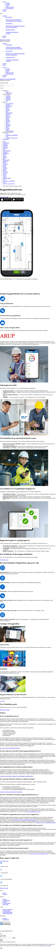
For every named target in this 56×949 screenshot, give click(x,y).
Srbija (7, 123)
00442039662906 (11, 79)
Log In (5, 39)
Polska (7, 119)
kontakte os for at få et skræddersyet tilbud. (46, 822)
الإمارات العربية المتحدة (11, 137)
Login (4, 11)
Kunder (4, 36)
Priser (4, 37)
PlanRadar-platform (12, 31)
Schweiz (8, 122)
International (6, 139)
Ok (1, 948)
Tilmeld (2, 39)
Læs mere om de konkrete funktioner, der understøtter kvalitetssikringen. (16, 776)
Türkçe (7, 129)
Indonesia (8, 98)
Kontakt (8, 3)
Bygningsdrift (15, 25)
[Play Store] (18, 200)
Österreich (8, 116)
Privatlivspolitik (6, 910)
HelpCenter (5, 904)
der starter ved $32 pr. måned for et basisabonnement (25, 820)
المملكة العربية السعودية (12, 135)
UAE (7, 136)
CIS (7, 101)
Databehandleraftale (7, 913)
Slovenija (8, 125)
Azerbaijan (8, 97)
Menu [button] (8, 39)
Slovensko (8, 124)
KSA (7, 133)
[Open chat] (1, 940)
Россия (7, 118)
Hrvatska (8, 110)
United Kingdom (10, 131)
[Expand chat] (1, 936)
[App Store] (6, 200)
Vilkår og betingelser (7, 909)
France (7, 108)
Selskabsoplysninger (7, 912)
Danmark (8, 105)
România (8, 120)
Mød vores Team (10, 7)
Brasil (7, 91)
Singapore (8, 99)
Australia (8, 95)
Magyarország (9, 112)
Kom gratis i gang (4, 197)
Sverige (7, 128)
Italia (7, 111)
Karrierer (8, 4)
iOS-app (5, 918)
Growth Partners (9, 8)
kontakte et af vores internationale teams (38, 853)
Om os (4, 1)
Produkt (5, 16)
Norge (7, 115)
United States (9, 93)
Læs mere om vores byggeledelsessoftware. (10, 748)
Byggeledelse (14, 19)
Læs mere (2, 649)
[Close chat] (4, 936)
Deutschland (9, 106)
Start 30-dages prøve (4, 709)
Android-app (6, 919)
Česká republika (9, 103)
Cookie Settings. (47, 945)
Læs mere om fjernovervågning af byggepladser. (11, 791)
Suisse (7, 127)
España (7, 107)
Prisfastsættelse (6, 900)
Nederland (8, 114)
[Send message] (14, 938)
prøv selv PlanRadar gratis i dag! (33, 811)
